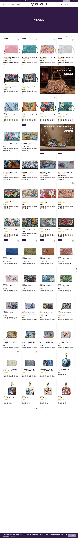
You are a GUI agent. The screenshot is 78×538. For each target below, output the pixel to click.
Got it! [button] (72, 535)
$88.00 (23, 317)
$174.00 (5, 146)
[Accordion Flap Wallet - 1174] (4, 264)
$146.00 (5, 288)
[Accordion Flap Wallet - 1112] (4, 148)
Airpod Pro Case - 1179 (63, 369)
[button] (12, 4)
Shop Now (68, 73)
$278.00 (42, 60)
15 (41, 408)
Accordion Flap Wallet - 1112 (10, 143)
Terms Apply (28, 0)
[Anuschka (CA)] (39, 4)
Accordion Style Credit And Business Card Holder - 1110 (28, 313)
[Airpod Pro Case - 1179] (58, 374)
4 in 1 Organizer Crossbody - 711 (11, 57)
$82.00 (59, 317)
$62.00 (59, 372)
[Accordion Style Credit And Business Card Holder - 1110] (22, 319)
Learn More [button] (13, 536)
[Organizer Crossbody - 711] (12, 62)
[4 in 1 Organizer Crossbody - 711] (4, 62)
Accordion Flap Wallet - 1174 (10, 258)
